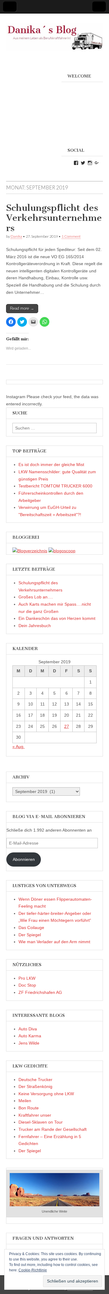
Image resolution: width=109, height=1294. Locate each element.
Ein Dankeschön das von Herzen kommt (56, 618)
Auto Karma (29, 1035)
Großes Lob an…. (35, 597)
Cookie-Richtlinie (32, 1270)
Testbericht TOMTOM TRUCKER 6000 (55, 486)
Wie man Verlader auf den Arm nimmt (54, 941)
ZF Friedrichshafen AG (40, 992)
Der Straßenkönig (35, 1086)
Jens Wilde (28, 1043)
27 (66, 726)
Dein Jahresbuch (34, 625)
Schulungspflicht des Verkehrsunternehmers (54, 217)
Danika (16, 236)
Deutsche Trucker (35, 1079)
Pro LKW (26, 978)
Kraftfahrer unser (34, 1115)
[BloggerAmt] (29, 550)
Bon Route (28, 1107)
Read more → (22, 308)
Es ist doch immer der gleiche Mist (51, 464)
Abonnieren (24, 859)
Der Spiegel (29, 934)
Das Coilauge (31, 927)
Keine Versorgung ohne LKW (46, 1093)
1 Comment (71, 236)
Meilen (24, 1100)
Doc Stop (27, 985)
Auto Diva (27, 1028)
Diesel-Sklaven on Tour (40, 1122)
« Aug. (18, 746)
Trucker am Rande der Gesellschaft (52, 1129)
